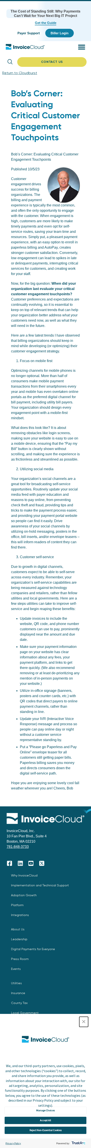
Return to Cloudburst (19, 73)
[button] (83, 1022)
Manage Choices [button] (45, 1110)
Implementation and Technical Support (40, 885)
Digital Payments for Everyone (33, 949)
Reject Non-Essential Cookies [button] (46, 1130)
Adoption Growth (24, 895)
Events (16, 969)
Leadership (19, 939)
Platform (17, 905)
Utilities (16, 983)
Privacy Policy (13, 1143)
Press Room (20, 959)
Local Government (25, 1013)
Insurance (18, 993)
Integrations (20, 915)
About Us (18, 929)
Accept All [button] (45, 1120)
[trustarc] (78, 1143)
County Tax (19, 1003)
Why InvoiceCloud (24, 875)
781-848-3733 (18, 847)
